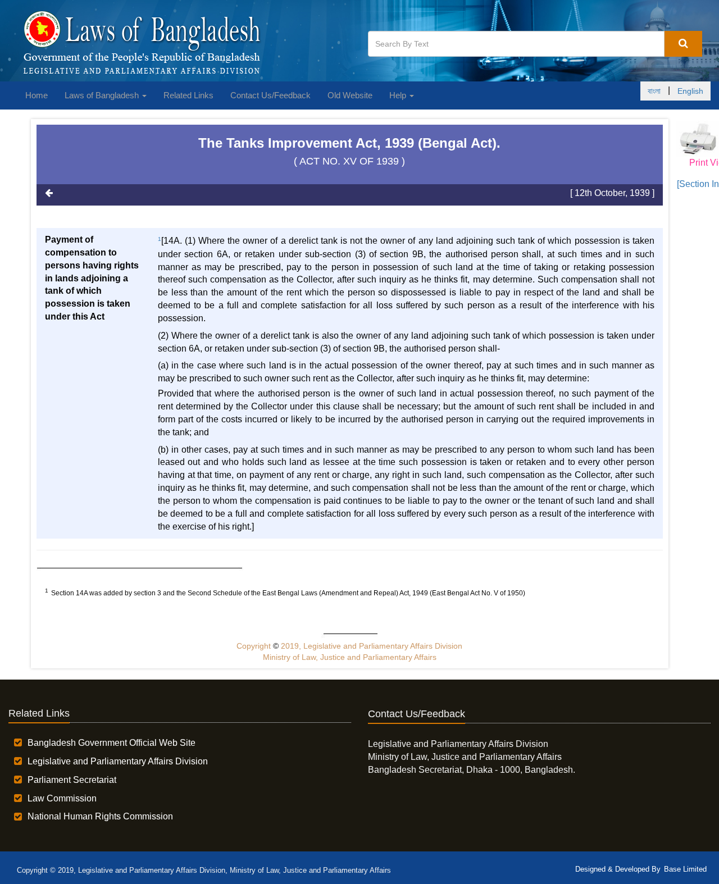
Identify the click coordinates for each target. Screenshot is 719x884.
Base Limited (685, 869)
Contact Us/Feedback (270, 95)
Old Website (349, 95)
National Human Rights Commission (100, 816)
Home (36, 95)
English (690, 90)
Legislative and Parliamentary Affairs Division (118, 761)
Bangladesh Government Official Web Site (111, 743)
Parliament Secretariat (72, 780)
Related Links (188, 95)
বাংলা (654, 90)
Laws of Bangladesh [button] (103, 95)
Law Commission (62, 798)
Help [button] (398, 95)
